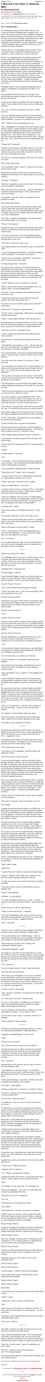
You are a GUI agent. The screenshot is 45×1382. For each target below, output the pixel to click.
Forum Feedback (16, 12)
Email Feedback (6, 12)
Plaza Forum (36, 1361)
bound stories (22, 1380)
